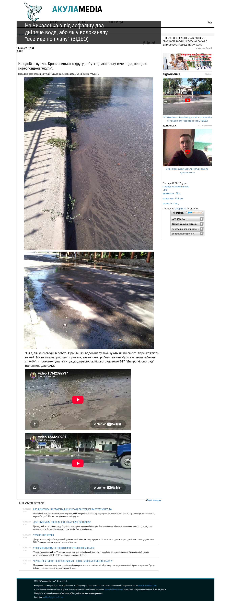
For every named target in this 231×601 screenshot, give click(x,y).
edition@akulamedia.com (53, 597)
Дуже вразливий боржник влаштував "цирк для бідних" (62, 522)
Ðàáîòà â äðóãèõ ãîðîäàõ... (184, 224)
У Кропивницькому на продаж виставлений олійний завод (64, 548)
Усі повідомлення (204, 125)
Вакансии (178, 213)
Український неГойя (43, 535)
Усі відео (208, 74)
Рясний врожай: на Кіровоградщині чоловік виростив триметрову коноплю (72, 509)
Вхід (209, 22)
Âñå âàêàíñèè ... (180, 219)
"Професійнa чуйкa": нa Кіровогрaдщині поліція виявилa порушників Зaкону (72, 561)
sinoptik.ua (180, 208)
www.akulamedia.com (147, 585)
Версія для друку (154, 500)
